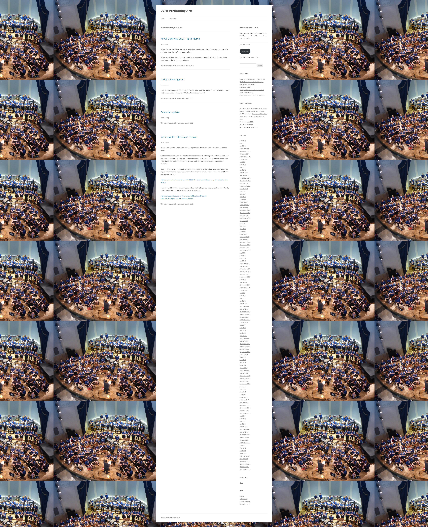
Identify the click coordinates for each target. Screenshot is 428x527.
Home (162, 18)
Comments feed (245, 501)
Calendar (172, 18)
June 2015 (243, 445)
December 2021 (245, 269)
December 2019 (245, 312)
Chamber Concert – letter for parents (252, 95)
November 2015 (245, 437)
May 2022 (243, 258)
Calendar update (169, 112)
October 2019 (244, 317)
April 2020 (243, 301)
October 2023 (244, 215)
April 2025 (243, 170)
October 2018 (244, 349)
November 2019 (245, 314)
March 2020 (243, 304)
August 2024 (244, 189)
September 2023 (245, 218)
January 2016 (244, 432)
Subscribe (245, 51)
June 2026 (243, 141)
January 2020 (244, 309)
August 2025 (244, 159)
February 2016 (244, 429)
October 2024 (244, 183)
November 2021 (245, 272)
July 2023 (242, 223)
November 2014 (245, 464)
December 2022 (245, 242)
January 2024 (244, 207)
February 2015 (244, 456)
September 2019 (245, 320)
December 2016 (245, 405)
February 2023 (244, 237)
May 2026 (243, 143)
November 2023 (245, 213)
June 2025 (243, 165)
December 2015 (245, 435)
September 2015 (245, 443)
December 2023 (245, 210)
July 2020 (242, 293)
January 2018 (244, 373)
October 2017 (244, 381)
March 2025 (243, 173)
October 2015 (244, 440)
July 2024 (242, 191)
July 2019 (242, 325)
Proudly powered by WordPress (170, 518)
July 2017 (242, 387)
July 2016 (242, 416)
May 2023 (243, 229)
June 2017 (243, 389)
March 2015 (243, 453)
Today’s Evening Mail (172, 79)
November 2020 (245, 285)
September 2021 (245, 277)
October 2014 (244, 467)
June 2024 (243, 194)
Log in (242, 496)
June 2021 (243, 280)
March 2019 (243, 336)
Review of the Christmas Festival (178, 137)
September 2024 (245, 186)
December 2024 (245, 178)
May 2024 (243, 197)
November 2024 (245, 181)
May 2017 (243, 392)
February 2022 (244, 264)
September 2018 (245, 352)
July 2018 (242, 357)
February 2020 (244, 306)
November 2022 (245, 245)
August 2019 (244, 322)
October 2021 (244, 274)
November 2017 (245, 379)
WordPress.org (244, 504)
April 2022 (243, 261)
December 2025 (245, 151)
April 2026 (243, 146)
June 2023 (243, 226)
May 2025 (243, 167)
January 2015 (244, 459)
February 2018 (244, 370)
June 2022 (243, 256)
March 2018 (243, 368)
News (179, 65)
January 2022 (244, 266)
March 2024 (243, 202)
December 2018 (245, 344)
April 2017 (243, 395)
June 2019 (243, 328)
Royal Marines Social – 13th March (180, 38)
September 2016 (245, 413)
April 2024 (243, 199)
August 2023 (244, 221)
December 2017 (245, 376)
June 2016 (243, 419)
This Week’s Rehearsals (247, 84)
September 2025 (245, 157)
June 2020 (243, 296)
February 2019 (244, 338)
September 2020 (245, 288)
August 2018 (244, 354)
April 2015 (243, 451)
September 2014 (245, 469)
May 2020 (243, 298)
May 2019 (243, 330)
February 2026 (244, 149)
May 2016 (243, 421)
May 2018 (243, 362)
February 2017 (244, 400)
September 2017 (245, 384)
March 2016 (243, 427)
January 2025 (244, 175)
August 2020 (244, 290)
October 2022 (244, 248)
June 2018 (243, 360)
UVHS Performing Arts (176, 11)
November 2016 (245, 408)
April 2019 (243, 333)
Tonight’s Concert (245, 87)
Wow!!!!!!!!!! (250, 122)
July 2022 (242, 253)
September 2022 (245, 250)
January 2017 (244, 403)
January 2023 (244, 239)
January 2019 (244, 341)
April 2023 (243, 231)
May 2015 (243, 448)
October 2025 (244, 154)
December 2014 (245, 461)
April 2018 (243, 365)
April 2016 (243, 424)
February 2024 (244, 205)
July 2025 (242, 162)
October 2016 (244, 411)
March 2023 (243, 234)
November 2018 (245, 346)
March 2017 (243, 397)
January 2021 (244, 282)
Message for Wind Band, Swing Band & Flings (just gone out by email (254, 116)
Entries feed (243, 499)
